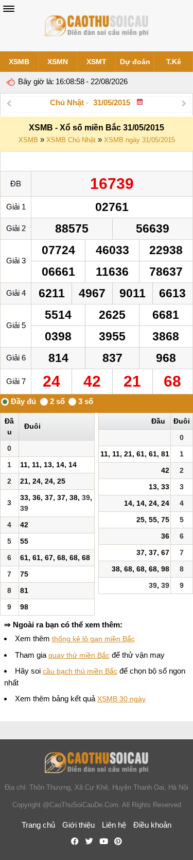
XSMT (96, 62)
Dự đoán (135, 62)
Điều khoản (152, 824)
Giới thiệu (78, 824)
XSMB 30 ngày (121, 699)
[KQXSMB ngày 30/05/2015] (9, 103)
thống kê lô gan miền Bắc (93, 639)
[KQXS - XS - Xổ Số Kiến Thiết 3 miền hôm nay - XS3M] (96, 26)
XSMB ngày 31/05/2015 (139, 140)
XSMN (57, 62)
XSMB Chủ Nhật (71, 140)
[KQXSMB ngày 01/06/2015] (184, 103)
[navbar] (8, 9)
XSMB (19, 62)
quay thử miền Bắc (79, 655)
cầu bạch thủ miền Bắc (80, 671)
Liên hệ (114, 824)
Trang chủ (38, 824)
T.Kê (173, 62)
